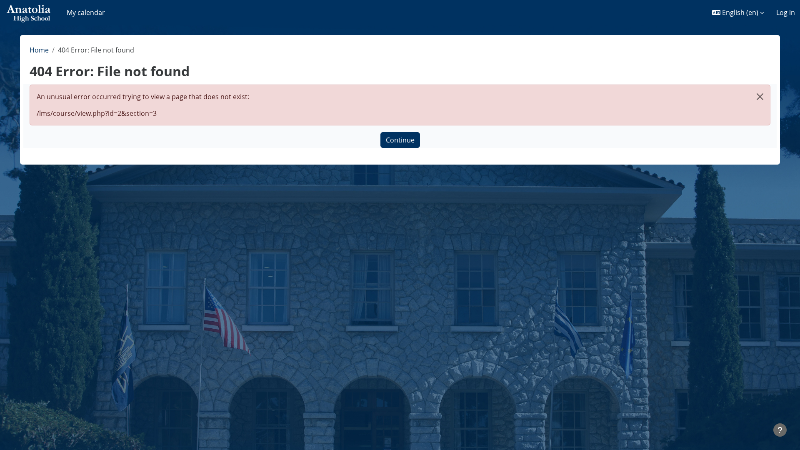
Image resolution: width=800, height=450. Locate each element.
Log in (785, 12)
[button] (738, 12)
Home (39, 50)
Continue (400, 140)
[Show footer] (780, 430)
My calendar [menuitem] (86, 12)
